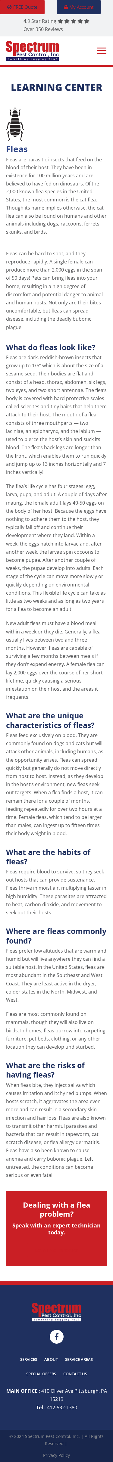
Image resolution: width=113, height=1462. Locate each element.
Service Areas (79, 1359)
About (51, 1359)
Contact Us (75, 1373)
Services (28, 1359)
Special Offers (41, 1373)
